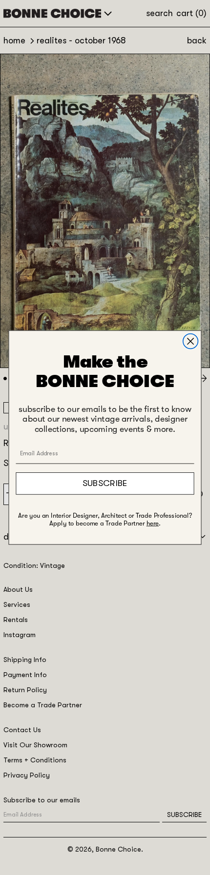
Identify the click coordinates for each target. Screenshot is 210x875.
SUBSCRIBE (105, 483)
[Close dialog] (190, 341)
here (153, 523)
